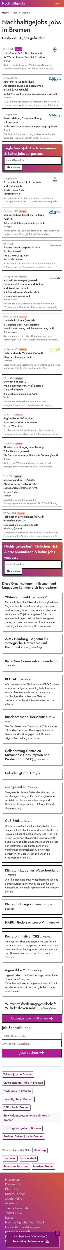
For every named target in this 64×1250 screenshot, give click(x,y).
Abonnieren (13, 167)
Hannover (9, 1158)
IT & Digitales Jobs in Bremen (22, 1128)
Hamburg (40, 1150)
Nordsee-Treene (43, 1166)
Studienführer (14, 1198)
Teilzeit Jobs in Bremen (17, 1074)
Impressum (12, 1179)
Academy (11, 1203)
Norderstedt (28, 1158)
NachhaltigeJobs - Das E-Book (24, 1222)
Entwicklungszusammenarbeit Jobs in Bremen (26, 1117)
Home (5, 12)
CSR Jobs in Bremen (16, 1107)
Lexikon (10, 1217)
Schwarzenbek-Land (16, 1166)
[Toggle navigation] (57, 3)
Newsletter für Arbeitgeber (23, 1227)
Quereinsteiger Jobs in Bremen (23, 1082)
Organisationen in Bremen (30, 1018)
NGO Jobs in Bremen (17, 1091)
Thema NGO (13, 1212)
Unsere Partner (15, 1193)
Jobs (15, 12)
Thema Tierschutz (16, 1208)
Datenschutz (13, 1184)
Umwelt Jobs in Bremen (18, 1099)
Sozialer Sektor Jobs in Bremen (23, 1136)
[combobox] (32, 1043)
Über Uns (11, 1189)
